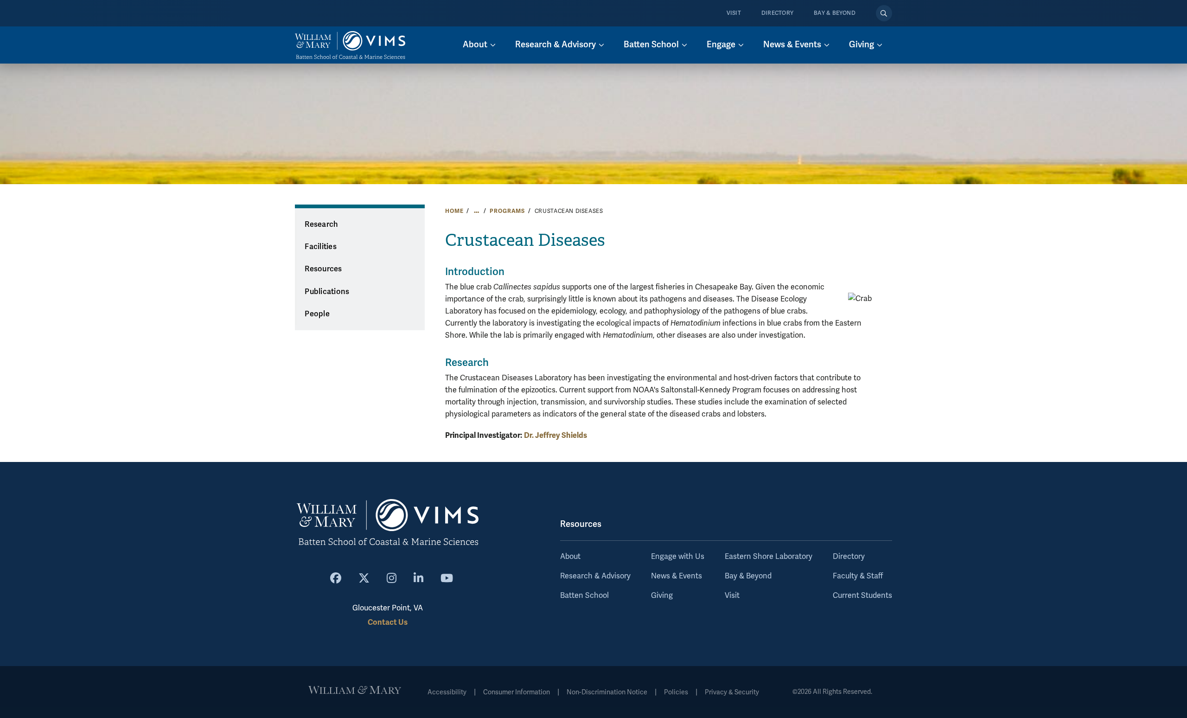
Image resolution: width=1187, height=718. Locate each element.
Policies (676, 692)
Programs (507, 211)
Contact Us (388, 622)
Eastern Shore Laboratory (768, 556)
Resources (323, 269)
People (317, 314)
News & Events (676, 576)
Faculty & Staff (858, 576)
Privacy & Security (732, 692)
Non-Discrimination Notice (607, 692)
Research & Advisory (595, 576)
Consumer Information (516, 692)
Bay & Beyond (834, 13)
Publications (327, 291)
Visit (734, 13)
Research (321, 224)
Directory (777, 13)
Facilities (321, 246)
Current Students (862, 595)
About (570, 556)
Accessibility (447, 692)
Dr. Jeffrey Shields (555, 435)
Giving (662, 595)
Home (454, 211)
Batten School (584, 595)
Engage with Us (677, 556)
